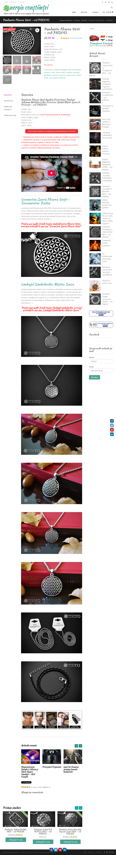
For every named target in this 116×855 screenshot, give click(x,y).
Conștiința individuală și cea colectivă (107, 135)
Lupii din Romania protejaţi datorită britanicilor (49, 769)
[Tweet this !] (56, 849)
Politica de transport (8, 108)
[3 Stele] (26, 787)
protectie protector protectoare (63, 75)
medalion (69, 72)
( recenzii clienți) (76, 38)
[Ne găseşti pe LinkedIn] (112, 2)
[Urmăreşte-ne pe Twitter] (105, 2)
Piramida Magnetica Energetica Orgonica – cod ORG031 (107, 84)
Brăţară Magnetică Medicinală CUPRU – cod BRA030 (107, 164)
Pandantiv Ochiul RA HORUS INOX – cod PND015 (15, 831)
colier (53, 72)
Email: (91, 367)
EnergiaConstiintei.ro (13, 852)
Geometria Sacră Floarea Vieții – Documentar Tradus (45, 201)
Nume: (91, 357)
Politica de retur (10, 115)
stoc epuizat (53, 78)
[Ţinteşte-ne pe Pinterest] (109, 2)
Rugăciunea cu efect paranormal (71, 768)
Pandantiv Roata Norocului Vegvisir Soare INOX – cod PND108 (42, 831)
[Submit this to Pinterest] (60, 849)
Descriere (8, 95)
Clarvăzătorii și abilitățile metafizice (107, 108)
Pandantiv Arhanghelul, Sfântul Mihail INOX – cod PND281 (107, 232)
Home (6, 2)
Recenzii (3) (8, 100)
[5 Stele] (29, 787)
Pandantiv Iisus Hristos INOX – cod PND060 (70, 830)
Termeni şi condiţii (31, 852)
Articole (13, 2)
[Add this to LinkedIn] (64, 849)
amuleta (47, 72)
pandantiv (47, 75)
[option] (30, 759)
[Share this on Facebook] (51, 849)
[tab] (11, 95)
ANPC (22, 852)
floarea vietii (60, 72)
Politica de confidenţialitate (47, 852)
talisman (62, 78)
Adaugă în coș (16, 841)
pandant (76, 72)
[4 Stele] (27, 787)
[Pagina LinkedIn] (112, 434)
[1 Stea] (22, 787)
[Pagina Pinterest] (112, 430)
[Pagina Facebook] (112, 421)
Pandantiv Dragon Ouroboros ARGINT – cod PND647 (107, 299)
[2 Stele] (24, 787)
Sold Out (71, 70)
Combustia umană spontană (106, 243)
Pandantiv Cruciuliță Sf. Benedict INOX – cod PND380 (107, 191)
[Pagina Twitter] (112, 425)
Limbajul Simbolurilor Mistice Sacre (47, 284)
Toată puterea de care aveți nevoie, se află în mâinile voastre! (107, 218)
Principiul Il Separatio (30, 766)
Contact (22, 2)
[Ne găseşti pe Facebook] (103, 2)
